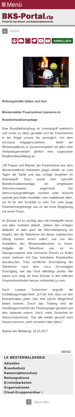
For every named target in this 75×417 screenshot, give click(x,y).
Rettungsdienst (16, 378)
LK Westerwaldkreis (24, 357)
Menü (14, 4)
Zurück (14, 30)
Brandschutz (14, 368)
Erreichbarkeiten (18, 382)
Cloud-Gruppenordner (22, 392)
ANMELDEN (62, 41)
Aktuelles (12, 363)
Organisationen (17, 387)
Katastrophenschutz (21, 373)
